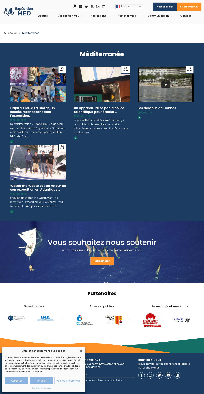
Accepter (16, 380)
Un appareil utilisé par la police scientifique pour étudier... (99, 110)
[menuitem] (43, 15)
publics (108, 306)
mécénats (180, 306)
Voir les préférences (68, 380)
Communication (158, 16)
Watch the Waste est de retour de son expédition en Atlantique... (38, 187)
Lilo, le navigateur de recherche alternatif (164, 364)
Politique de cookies (41, 388)
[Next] (62, 318)
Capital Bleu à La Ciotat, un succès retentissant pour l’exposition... (32, 112)
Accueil (43, 16)
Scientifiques (34, 306)
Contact (185, 16)
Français (125, 6)
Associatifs (160, 306)
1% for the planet (148, 367)
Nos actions (98, 16)
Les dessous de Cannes (157, 108)
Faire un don (189, 6)
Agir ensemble (127, 16)
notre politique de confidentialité (106, 380)
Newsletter (165, 6)
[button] (80, 351)
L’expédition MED (68, 16)
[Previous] (6, 318)
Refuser (41, 380)
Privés (94, 306)
